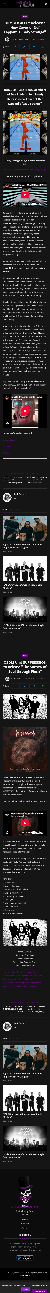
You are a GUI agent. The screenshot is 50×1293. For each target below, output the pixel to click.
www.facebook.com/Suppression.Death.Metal (22, 975)
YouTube (6, 453)
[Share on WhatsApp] (43, 46)
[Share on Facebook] (15, 46)
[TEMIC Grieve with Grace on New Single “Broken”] (25, 568)
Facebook (7, 446)
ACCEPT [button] (25, 1289)
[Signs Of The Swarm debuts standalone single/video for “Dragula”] (25, 528)
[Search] (46, 4)
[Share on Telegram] (33, 46)
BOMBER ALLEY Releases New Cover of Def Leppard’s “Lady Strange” (36, 1009)
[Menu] (4, 4)
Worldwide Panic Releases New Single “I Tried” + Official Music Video (37, 480)
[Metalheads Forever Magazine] (25, 4)
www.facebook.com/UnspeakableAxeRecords (22, 982)
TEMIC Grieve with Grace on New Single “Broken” (22, 586)
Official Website (9, 440)
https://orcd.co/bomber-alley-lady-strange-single (25, 169)
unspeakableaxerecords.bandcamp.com (20, 986)
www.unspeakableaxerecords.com (17, 979)
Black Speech (25, 1275)
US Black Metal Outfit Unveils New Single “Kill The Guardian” (23, 626)
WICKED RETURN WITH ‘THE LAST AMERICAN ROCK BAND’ (13, 1009)
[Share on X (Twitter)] (24, 46)
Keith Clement (17, 39)
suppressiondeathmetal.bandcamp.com (20, 972)
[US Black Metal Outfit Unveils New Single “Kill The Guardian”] (25, 609)
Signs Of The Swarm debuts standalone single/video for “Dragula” (22, 546)
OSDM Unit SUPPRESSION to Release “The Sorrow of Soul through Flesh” (13, 480)
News (25, 16)
